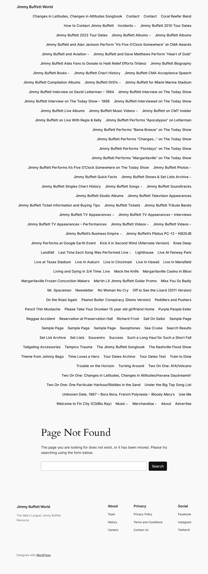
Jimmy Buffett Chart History (97, 73)
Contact (132, 16)
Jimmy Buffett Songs (122, 186)
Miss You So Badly (176, 281)
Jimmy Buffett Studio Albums (100, 196)
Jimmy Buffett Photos (170, 167)
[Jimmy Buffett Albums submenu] (150, 35)
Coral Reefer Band (176, 16)
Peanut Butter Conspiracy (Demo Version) (116, 300)
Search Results (179, 328)
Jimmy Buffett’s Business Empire (92, 234)
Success (116, 338)
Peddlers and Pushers (173, 300)
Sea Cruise (153, 328)
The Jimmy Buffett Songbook (121, 347)
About (166, 404)
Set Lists (77, 338)
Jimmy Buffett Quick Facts (95, 177)
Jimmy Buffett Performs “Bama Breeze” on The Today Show (141, 130)
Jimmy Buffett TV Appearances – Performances (67, 224)
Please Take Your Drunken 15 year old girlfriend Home (109, 309)
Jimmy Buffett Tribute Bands (167, 205)
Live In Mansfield (177, 262)
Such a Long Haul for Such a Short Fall (159, 338)
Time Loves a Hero (83, 356)
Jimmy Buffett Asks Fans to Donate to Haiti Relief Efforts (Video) (93, 63)
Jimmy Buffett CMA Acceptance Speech (158, 73)
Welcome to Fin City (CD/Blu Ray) (84, 404)
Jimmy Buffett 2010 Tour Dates (165, 26)
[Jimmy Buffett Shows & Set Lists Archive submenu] (190, 177)
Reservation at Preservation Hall (86, 319)
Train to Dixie (180, 356)
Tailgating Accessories (42, 347)
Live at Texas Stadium (52, 262)
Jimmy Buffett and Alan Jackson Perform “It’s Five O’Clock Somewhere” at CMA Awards (118, 44)
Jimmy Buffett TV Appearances (85, 215)
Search (158, 466)
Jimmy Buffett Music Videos (112, 111)
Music (120, 404)
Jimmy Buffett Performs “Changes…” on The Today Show (144, 139)
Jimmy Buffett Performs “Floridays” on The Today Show (145, 149)
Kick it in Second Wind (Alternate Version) (134, 243)
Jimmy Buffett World (35, 7)
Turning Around (131, 366)
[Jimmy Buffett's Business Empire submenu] (121, 234)
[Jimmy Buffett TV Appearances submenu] (113, 215)
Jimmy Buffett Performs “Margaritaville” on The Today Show (141, 158)
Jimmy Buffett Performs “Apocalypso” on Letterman (148, 120)
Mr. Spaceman (59, 290)
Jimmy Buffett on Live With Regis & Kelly (68, 120)
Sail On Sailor (154, 319)
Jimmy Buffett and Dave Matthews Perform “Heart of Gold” (142, 54)
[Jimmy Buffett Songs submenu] (141, 186)
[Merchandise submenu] (156, 404)
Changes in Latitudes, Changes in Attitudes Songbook (77, 16)
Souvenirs (96, 338)
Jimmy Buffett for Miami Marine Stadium (158, 82)
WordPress (43, 555)
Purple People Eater (174, 309)
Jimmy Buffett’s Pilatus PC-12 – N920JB (158, 234)
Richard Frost (128, 319)
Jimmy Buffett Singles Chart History (71, 186)
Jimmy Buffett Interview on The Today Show (154, 92)
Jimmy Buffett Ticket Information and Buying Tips (59, 205)
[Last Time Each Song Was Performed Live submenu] (130, 252)
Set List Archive (53, 338)
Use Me (185, 394)
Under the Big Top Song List (168, 385)
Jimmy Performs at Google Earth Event (63, 243)
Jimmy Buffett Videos (128, 224)
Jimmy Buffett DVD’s (101, 82)
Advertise (183, 404)
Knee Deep (182, 243)
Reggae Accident (40, 319)
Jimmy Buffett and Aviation (64, 54)
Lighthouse (144, 252)
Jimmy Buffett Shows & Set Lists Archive (154, 177)
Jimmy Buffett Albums (130, 35)
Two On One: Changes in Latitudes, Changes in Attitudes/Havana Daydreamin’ (126, 375)
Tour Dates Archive (119, 356)
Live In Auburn (87, 262)
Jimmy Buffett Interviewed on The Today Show (152, 101)
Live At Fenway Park (174, 252)
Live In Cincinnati (117, 262)
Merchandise (143, 404)
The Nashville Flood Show (170, 347)
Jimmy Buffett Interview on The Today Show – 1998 (67, 101)
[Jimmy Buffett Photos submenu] (190, 167)
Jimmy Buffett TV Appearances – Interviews (154, 215)
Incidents (125, 26)
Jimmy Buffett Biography (170, 63)
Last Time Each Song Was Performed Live (93, 252)
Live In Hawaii (147, 262)
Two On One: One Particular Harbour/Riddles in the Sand (94, 385)
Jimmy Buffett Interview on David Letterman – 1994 (71, 92)
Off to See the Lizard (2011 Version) (162, 290)
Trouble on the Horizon (95, 366)
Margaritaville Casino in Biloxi (167, 271)
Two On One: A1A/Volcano (169, 366)
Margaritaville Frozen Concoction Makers (55, 281)
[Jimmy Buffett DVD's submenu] (120, 82)
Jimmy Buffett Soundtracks (168, 186)
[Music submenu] (127, 404)
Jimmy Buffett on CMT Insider (166, 111)
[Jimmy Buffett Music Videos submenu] (137, 111)
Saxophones (130, 328)
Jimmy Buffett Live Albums (62, 111)
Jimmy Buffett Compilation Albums (51, 82)
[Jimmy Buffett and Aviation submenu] (88, 54)
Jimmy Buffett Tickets (122, 205)
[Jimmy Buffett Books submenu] (69, 73)
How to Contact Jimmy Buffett (89, 26)
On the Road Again (61, 300)
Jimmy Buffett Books (50, 73)
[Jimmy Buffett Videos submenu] (148, 224)
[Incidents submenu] (135, 26)
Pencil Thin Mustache (42, 309)
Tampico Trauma (78, 347)
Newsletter (84, 290)
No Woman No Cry (113, 290)
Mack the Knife (126, 271)
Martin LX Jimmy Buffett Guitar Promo (125, 281)
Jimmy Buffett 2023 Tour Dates (81, 35)
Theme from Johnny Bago (42, 356)
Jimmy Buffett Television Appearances (159, 196)
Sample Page (180, 319)
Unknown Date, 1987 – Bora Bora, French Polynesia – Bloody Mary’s (118, 394)
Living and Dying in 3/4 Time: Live (81, 271)
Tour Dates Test (153, 356)
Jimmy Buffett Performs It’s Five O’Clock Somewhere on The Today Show (88, 167)
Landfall (47, 252)
